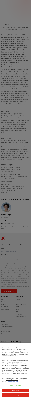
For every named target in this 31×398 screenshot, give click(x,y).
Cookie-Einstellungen (15, 385)
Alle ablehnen (15, 390)
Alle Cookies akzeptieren (15, 395)
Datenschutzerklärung (12, 381)
